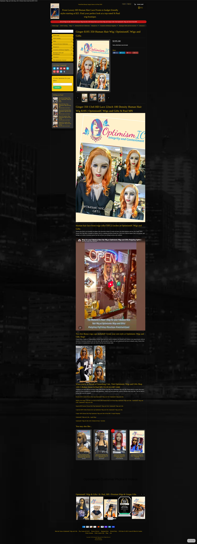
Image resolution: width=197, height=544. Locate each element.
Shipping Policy (105, 531)
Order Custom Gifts (99, 533)
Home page (55, 25)
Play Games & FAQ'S (84, 531)
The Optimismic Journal (63, 60)
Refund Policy (113, 531)
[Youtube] (64, 68)
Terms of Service (95, 531)
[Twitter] (54, 68)
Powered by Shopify (98, 539)
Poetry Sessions (89, 533)
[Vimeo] (67, 68)
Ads (111, 533)
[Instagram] (57, 71)
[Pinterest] (61, 68)
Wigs (71, 26)
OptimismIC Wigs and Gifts (98, 537)
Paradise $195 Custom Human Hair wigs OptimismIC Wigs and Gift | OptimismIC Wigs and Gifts (100, 397)
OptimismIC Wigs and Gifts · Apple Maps (86, 417)
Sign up (129, 3)
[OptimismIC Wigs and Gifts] (54, 11)
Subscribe (57, 87)
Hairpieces (95, 26)
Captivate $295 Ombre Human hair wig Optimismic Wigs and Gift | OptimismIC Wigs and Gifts (99, 409)
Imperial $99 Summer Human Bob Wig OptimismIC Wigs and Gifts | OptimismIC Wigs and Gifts (99, 406)
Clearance (142, 25)
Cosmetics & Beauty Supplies (109, 26)
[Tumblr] (64, 71)
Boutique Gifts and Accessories (128, 26)
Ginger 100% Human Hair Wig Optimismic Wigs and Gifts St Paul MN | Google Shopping (98, 413)
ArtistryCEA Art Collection (82, 25)
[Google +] (54, 71)
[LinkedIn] (61, 71)
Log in (124, 3)
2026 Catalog (63, 25)
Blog (107, 533)
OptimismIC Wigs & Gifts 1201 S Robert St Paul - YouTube (90, 421)
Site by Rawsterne (98, 538)
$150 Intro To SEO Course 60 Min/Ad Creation (130, 531)
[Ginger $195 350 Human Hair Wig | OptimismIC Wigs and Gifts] (84, 97)
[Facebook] (57, 68)
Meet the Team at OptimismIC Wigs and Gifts (66, 531)
